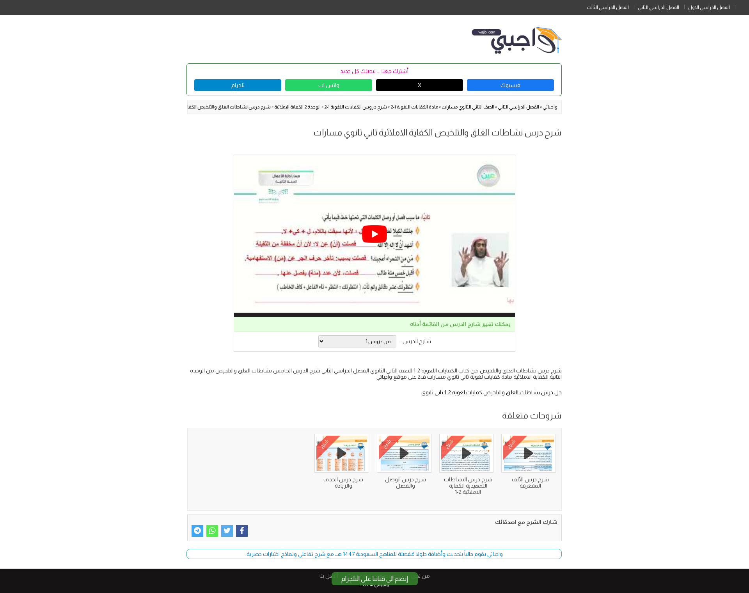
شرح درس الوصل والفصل (405, 482)
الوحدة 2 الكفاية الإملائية (297, 107)
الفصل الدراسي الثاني (658, 7)
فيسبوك (510, 85)
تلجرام (238, 85)
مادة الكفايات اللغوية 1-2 (414, 107)
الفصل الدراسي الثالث (608, 7)
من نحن (420, 576)
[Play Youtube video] (374, 234)
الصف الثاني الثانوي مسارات (468, 107)
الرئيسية (742, 6)
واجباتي (550, 107)
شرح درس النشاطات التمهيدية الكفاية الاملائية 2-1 (468, 485)
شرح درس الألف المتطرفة (530, 482)
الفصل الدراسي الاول (709, 7)
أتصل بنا (328, 576)
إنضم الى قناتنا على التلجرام (374, 578)
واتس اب (328, 85)
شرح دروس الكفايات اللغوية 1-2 (355, 107)
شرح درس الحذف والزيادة (343, 482)
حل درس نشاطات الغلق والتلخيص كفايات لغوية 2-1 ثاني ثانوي (491, 392)
